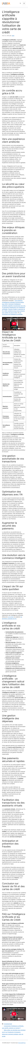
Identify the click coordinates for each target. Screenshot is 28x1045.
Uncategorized (8, 1024)
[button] (20, 3)
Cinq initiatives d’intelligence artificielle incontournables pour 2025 (13, 302)
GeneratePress (22, 1042)
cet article (11, 617)
